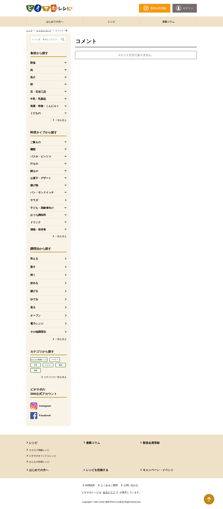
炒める (34, 282)
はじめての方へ (54, 21)
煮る (33, 307)
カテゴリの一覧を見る (55, 377)
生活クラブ (111, 492)
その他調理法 (38, 331)
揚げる (34, 291)
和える (34, 258)
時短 (35, 370)
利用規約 (90, 485)
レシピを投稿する (97, 469)
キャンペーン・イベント (158, 469)
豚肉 (60, 365)
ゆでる (34, 299)
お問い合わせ (131, 485)
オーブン (35, 315)
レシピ (111, 21)
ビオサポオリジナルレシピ (42, 456)
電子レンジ (36, 323)
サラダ (34, 200)
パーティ (54, 360)
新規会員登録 (151, 442)
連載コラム (168, 21)
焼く (33, 274)
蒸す (33, 266)
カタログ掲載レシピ (39, 450)
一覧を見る (61, 120)
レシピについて (43, 30)
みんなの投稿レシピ (39, 360)
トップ (29, 30)
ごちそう (48, 365)
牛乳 (35, 365)
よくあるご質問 (109, 485)
